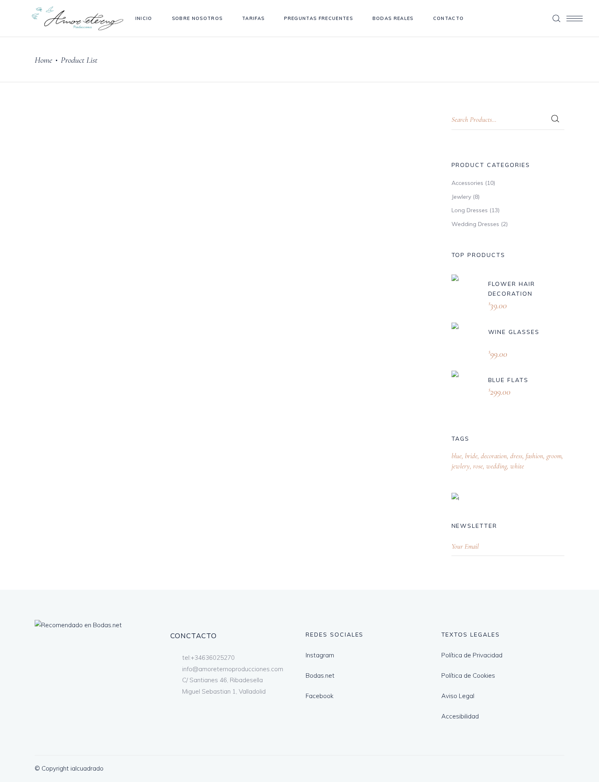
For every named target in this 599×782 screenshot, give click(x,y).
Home (43, 60)
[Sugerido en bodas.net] (78, 625)
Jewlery (461, 196)
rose (478, 466)
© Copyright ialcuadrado (69, 768)
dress (516, 456)
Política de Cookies (468, 675)
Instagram (320, 655)
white (517, 466)
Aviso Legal (457, 696)
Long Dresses (469, 210)
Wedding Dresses (475, 224)
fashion (534, 456)
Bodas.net (320, 675)
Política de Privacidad (471, 655)
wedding (496, 466)
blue (456, 456)
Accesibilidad (460, 716)
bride (471, 456)
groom (554, 456)
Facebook (319, 696)
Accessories (467, 183)
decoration (494, 456)
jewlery (460, 466)
